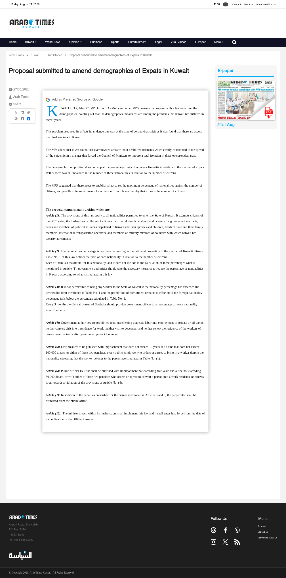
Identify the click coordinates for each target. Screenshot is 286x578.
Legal (158, 42)
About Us (249, 5)
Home (13, 42)
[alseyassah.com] (20, 555)
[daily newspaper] (246, 100)
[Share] (28, 118)
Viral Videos (178, 42)
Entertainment (137, 42)
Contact (236, 5)
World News (53, 42)
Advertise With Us (266, 5)
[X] (16, 114)
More (217, 42)
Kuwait (29, 42)
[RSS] (237, 542)
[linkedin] (22, 114)
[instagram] (213, 542)
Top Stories (55, 55)
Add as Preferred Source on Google (77, 99)
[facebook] (22, 120)
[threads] (213, 530)
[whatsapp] (16, 120)
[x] (225, 542)
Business (96, 42)
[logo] (31, 23)
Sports (115, 42)
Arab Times (16, 55)
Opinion (74, 42)
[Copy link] (28, 114)
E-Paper (200, 42)
